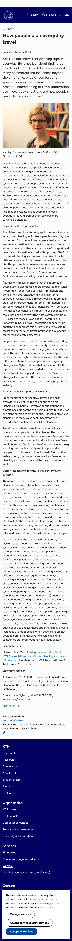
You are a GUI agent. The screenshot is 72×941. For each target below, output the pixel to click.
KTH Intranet (10, 793)
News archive (11, 705)
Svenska (51, 14)
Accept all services (21, 931)
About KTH (9, 773)
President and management (19, 829)
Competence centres (15, 822)
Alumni (7, 786)
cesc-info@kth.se (13, 720)
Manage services (20, 914)
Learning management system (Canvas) (26, 872)
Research (8, 759)
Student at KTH (12, 779)
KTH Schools (10, 816)
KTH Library (9, 809)
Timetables (9, 852)
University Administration (18, 836)
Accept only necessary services (29, 922)
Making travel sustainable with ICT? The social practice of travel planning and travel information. (34, 656)
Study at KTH (11, 753)
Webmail (8, 865)
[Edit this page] (4, 732)
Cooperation (10, 766)
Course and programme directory (22, 859)
